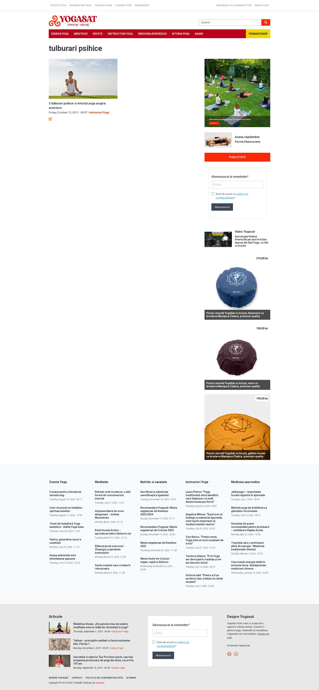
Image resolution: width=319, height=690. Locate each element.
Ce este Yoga (58, 5)
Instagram (236, 654)
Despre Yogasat (59, 678)
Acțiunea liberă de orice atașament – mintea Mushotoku (109, 514)
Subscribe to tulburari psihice (50, 119)
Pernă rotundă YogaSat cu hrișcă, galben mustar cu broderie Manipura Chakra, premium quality (236, 455)
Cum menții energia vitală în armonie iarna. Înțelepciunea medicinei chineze (248, 565)
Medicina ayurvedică (152, 33)
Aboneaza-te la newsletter (233, 5)
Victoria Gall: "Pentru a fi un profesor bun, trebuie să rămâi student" (204, 578)
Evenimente (142, 5)
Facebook (229, 654)
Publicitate (261, 5)
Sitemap (131, 678)
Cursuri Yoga (123, 5)
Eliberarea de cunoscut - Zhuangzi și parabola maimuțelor (110, 549)
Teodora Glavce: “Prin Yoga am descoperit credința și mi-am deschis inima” (204, 559)
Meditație (81, 33)
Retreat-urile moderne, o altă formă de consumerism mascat (113, 495)
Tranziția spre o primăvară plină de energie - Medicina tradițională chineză (247, 546)
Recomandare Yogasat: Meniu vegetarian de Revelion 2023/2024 (158, 511)
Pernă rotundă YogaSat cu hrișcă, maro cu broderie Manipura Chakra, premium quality (233, 385)
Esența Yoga (59, 33)
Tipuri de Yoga (103, 5)
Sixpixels (100, 683)
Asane (199, 33)
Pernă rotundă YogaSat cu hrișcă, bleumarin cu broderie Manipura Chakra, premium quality (235, 315)
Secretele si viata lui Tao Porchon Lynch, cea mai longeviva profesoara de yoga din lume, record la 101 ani (103, 660)
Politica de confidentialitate (104, 678)
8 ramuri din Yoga (80, 5)
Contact (77, 678)
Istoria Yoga (180, 33)
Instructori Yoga (120, 33)
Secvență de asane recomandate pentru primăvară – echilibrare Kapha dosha (250, 527)
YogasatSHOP (258, 33)
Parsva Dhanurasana (247, 141)
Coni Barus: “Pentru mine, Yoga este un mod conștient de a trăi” (204, 540)
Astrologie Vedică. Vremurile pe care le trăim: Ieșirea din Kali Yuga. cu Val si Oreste (251, 241)
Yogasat (120, 20)
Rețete (97, 33)
